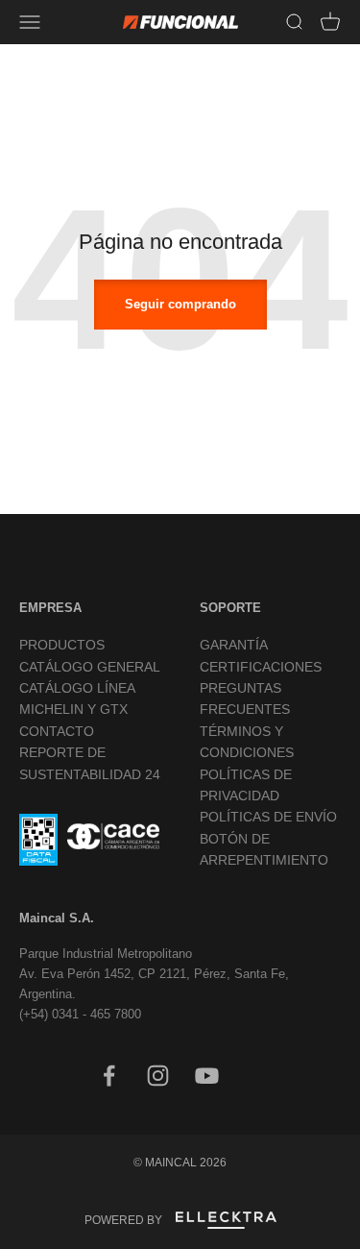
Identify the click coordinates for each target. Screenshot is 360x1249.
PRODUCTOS (62, 644)
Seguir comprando (180, 304)
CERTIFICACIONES (261, 666)
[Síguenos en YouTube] (207, 1076)
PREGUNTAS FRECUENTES (245, 698)
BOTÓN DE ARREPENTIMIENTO (264, 849)
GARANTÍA (234, 644)
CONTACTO (56, 731)
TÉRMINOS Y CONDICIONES (247, 741)
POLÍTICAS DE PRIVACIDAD (246, 785)
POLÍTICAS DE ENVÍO (268, 816)
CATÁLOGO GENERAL (89, 666)
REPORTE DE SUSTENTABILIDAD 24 (89, 763)
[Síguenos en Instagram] (158, 1076)
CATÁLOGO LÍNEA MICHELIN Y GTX (76, 698)
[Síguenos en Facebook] (109, 1076)
